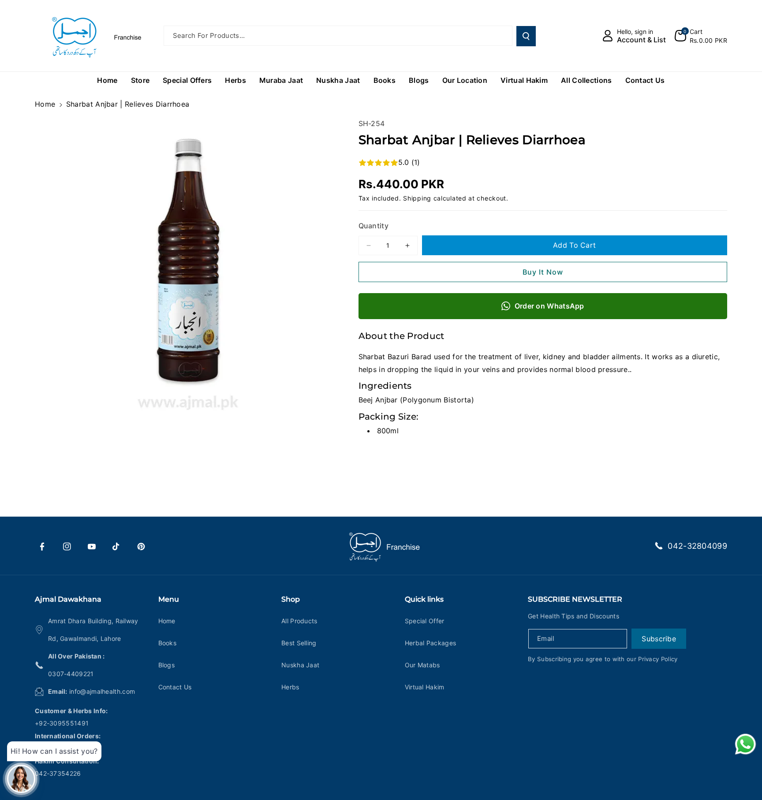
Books (167, 643)
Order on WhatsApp (549, 305)
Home (45, 104)
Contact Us (175, 687)
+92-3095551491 (62, 723)
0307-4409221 (71, 673)
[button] (701, 35)
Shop (290, 599)
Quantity (373, 225)
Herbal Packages (430, 643)
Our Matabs (422, 665)
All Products (299, 621)
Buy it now (543, 272)
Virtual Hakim (424, 687)
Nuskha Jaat (300, 665)
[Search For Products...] (526, 36)
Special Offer (424, 621)
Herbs (290, 687)
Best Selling (299, 643)
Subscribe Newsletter (575, 599)
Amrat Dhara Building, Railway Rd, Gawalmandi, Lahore (93, 629)
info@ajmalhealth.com (102, 691)
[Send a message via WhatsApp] (745, 744)
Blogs (166, 665)
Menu (168, 599)
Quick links (424, 599)
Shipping (417, 198)
